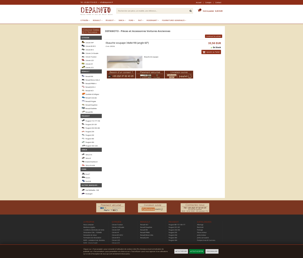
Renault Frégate (90, 101)
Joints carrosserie (203, 238)
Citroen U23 (116, 240)
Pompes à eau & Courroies (206, 240)
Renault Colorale (91, 98)
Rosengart (88, 194)
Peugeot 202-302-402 (92, 128)
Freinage (200, 230)
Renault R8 (89, 112)
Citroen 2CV (116, 243)
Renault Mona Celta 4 (92, 80)
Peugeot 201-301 (91, 124)
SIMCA (121, 20)
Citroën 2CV (89, 68)
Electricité (200, 227)
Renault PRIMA (145, 232)
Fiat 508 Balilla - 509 (92, 190)
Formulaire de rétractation (92, 238)
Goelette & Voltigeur (92, 94)
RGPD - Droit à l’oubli (90, 243)
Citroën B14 (89, 50)
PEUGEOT (110, 20)
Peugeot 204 (89, 132)
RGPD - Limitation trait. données (94, 240)
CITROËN (84, 20)
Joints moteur (201, 235)
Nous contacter (88, 225)
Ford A (87, 178)
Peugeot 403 (89, 139)
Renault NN (89, 76)
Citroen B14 (116, 238)
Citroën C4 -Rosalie (91, 53)
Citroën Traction (90, 57)
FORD (131, 20)
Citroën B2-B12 (90, 46)
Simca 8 (88, 158)
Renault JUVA (144, 238)
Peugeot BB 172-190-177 (177, 225)
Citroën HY (89, 64)
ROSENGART (152, 20)
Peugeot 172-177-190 (92, 121)
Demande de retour (90, 235)
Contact (218, 2)
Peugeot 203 (89, 135)
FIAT (140, 20)
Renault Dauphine (91, 105)
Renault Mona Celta (146, 235)
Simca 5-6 (88, 155)
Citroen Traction (117, 225)
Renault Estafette (91, 109)
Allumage (200, 225)
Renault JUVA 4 (90, 87)
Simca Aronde (90, 165)
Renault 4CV (89, 91)
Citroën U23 (89, 60)
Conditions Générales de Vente (93, 230)
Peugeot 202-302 (174, 230)
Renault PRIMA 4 (90, 84)
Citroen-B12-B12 (117, 235)
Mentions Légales (89, 227)
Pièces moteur (202, 232)
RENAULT (97, 20)
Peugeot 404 (89, 142)
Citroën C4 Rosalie (118, 227)
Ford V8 (88, 181)
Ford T (87, 174)
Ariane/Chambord (91, 162)
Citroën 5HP (89, 43)
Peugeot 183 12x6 (91, 146)
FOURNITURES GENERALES (173, 20)
